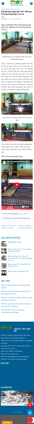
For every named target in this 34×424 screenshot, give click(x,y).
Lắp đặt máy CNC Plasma (12, 9)
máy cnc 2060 (22, 214)
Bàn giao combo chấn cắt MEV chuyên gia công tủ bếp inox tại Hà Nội (16, 299)
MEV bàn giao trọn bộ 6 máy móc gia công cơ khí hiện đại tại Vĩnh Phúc (16, 305)
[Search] (31, 3)
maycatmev (18, 19)
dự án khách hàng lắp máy (22, 218)
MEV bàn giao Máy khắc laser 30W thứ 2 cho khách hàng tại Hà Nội (16, 292)
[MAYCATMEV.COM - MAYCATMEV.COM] (17, 3)
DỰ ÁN (3, 9)
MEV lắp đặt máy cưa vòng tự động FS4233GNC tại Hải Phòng (12, 311)
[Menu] (2, 3)
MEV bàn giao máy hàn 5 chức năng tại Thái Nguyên (15, 286)
